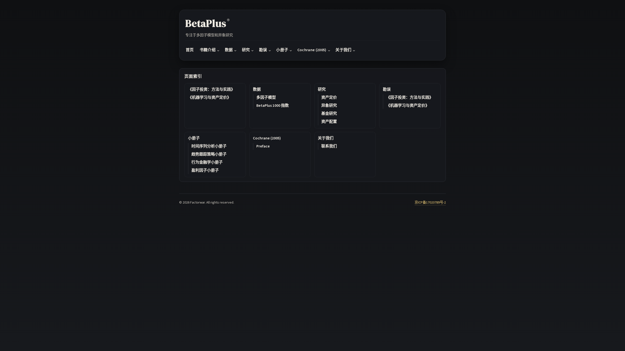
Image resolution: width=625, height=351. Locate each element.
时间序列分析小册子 (209, 146)
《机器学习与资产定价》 (209, 97)
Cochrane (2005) (267, 138)
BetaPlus (207, 23)
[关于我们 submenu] (354, 50)
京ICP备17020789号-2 (430, 202)
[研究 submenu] (252, 50)
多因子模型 (266, 97)
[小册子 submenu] (291, 50)
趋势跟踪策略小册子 (209, 154)
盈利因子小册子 (205, 170)
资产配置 (329, 121)
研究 (322, 89)
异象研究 (329, 105)
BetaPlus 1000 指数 (272, 105)
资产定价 (329, 97)
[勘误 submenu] (270, 50)
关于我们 (325, 138)
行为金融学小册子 (207, 162)
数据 (257, 89)
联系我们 (329, 146)
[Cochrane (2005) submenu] (329, 50)
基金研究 (329, 113)
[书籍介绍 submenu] (218, 50)
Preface (263, 146)
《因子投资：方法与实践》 (211, 89)
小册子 (194, 138)
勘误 (387, 89)
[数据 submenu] (235, 50)
